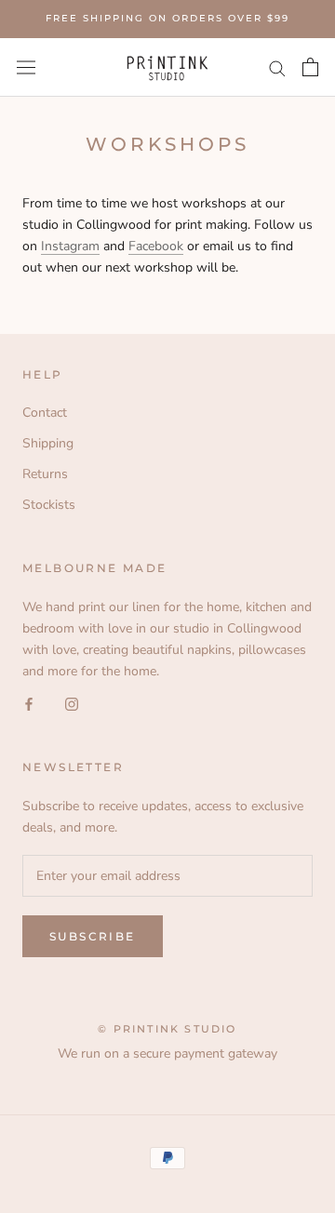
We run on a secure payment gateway (167, 1053)
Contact (44, 412)
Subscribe (92, 936)
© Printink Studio (167, 1028)
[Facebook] (28, 702)
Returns (45, 474)
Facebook (155, 246)
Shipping (48, 443)
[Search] (277, 67)
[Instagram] (71, 702)
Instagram (70, 246)
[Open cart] (310, 67)
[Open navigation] (26, 67)
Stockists (48, 504)
